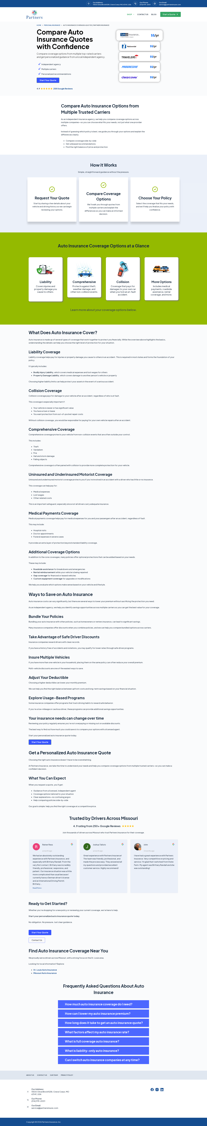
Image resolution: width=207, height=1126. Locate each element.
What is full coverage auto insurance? (92, 1041)
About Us (30, 1075)
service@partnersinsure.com (170, 5)
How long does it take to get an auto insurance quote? (104, 1023)
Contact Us (142, 14)
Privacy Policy (67, 1075)
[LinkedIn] (162, 1089)
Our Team (54, 1075)
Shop (129, 14)
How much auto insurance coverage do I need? (98, 1004)
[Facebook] (152, 1089)
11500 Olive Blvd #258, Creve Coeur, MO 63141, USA (112, 5)
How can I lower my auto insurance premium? (98, 1013)
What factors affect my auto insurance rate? (97, 1032)
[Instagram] (157, 1089)
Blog (153, 14)
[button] (103, 1004)
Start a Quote (169, 14)
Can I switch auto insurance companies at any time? (102, 1060)
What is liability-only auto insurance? (92, 1051)
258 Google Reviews (63, 88)
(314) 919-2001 (145, 5)
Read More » (37, 888)
